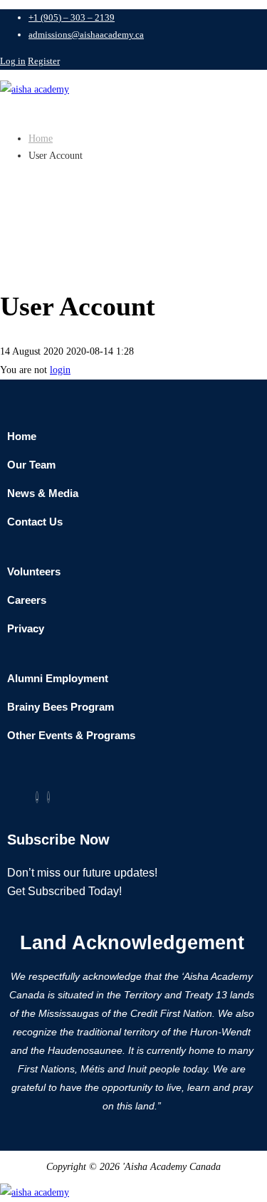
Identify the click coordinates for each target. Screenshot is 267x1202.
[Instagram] (48, 797)
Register (44, 61)
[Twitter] (37, 797)
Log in (13, 61)
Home (40, 138)
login (60, 370)
